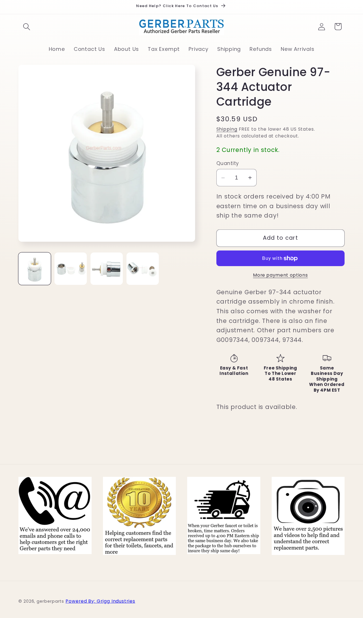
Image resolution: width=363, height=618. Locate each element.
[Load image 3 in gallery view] (106, 268)
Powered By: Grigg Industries (100, 601)
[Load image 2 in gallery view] (70, 268)
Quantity (227, 163)
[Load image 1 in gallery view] (34, 268)
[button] (26, 26)
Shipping (226, 129)
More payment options (280, 275)
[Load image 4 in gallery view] (142, 268)
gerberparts (50, 601)
